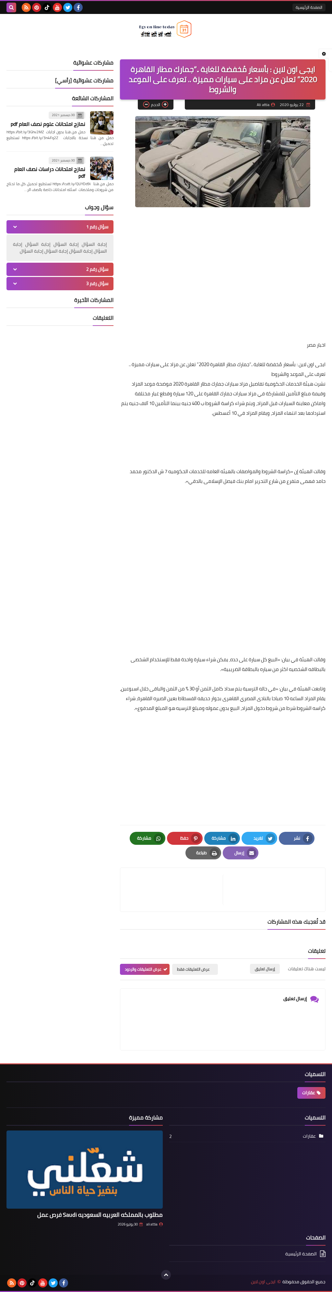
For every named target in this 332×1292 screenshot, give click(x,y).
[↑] (166, 1275)
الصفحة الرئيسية (309, 7)
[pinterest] (36, 7)
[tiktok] (47, 7)
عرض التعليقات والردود (143, 969)
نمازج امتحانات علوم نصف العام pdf (48, 124)
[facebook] (78, 7)
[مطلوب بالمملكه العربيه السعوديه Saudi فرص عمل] (84, 1169)
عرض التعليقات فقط (193, 969)
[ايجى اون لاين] (166, 29)
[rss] (26, 7)
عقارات (308, 1092)
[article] (175, 889)
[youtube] (57, 7)
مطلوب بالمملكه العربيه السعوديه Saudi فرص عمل (100, 1214)
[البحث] (11, 7)
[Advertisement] (223, 285)
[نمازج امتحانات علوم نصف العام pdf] (101, 123)
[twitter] (67, 7)
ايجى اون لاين (263, 1281)
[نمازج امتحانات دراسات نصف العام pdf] (101, 168)
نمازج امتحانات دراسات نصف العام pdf (49, 172)
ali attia (152, 1224)
